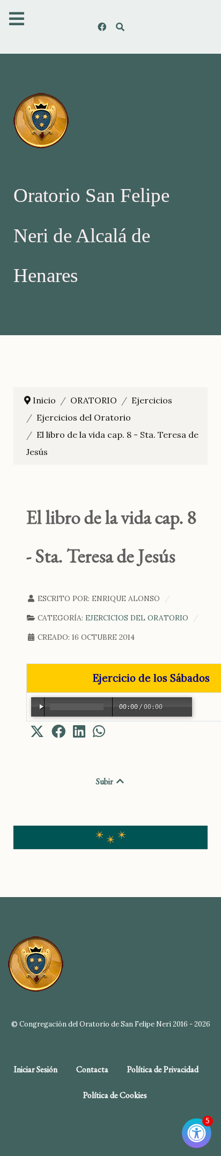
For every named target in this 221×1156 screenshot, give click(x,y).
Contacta (92, 1069)
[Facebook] (103, 27)
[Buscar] (120, 27)
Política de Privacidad (162, 1069)
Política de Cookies (115, 1095)
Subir (105, 781)
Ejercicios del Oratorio (136, 618)
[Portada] (41, 119)
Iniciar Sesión (35, 1069)
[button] (37, 731)
